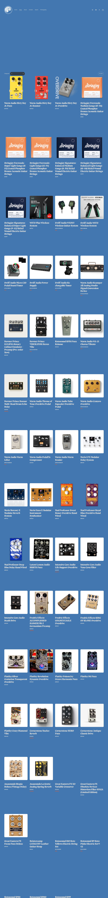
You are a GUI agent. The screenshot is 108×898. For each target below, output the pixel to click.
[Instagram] (92, 9)
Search (36, 9)
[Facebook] (99, 9)
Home (15, 9)
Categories (7, 73)
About (25, 9)
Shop (20, 9)
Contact (31, 9)
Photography (43, 9)
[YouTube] (96, 9)
